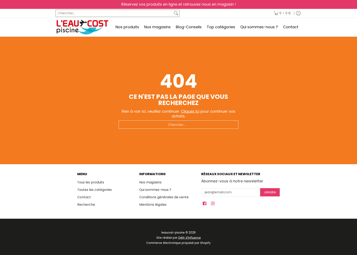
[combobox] (114, 13)
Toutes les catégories (94, 189)
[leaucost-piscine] (82, 27)
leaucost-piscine (173, 233)
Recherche (86, 204)
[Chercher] (176, 13)
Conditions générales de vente (164, 197)
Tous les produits (90, 182)
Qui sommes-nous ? (155, 189)
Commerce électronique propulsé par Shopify (178, 243)
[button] (204, 204)
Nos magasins (150, 182)
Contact (84, 197)
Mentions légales (153, 204)
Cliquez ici (190, 111)
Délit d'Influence (189, 238)
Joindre (270, 192)
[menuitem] (282, 13)
